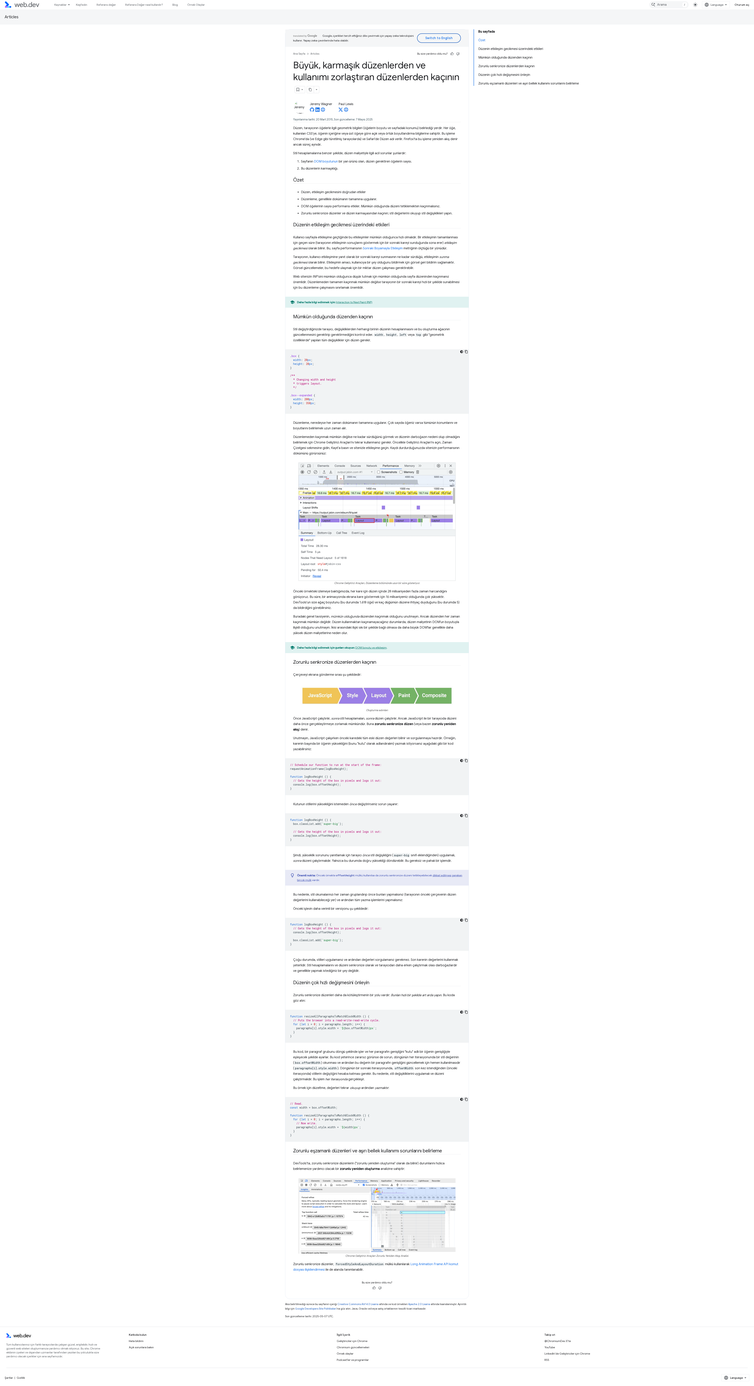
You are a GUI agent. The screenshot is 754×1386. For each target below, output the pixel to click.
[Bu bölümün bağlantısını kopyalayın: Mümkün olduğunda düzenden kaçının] (376, 317)
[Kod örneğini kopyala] (466, 351)
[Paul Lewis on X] (341, 110)
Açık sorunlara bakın (141, 1347)
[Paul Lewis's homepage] (346, 110)
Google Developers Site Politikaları (315, 1308)
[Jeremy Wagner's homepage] (323, 110)
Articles (11, 17)
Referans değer (106, 4)
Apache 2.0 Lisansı (419, 1304)
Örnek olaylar (345, 1353)
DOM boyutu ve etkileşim (371, 647)
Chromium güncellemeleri (353, 1347)
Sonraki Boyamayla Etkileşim (383, 248)
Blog (175, 4)
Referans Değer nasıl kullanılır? (144, 4)
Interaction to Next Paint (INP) (354, 302)
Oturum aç (742, 4)
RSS (546, 1360)
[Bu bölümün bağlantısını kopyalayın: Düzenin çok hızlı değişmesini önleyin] (372, 982)
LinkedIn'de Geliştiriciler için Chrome (567, 1353)
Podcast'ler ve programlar (353, 1360)
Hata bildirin (136, 1341)
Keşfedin (81, 4)
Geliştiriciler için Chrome (352, 1341)
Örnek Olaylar (196, 4)
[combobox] (669, 4)
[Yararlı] (452, 54)
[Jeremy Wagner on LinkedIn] (317, 110)
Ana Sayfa (299, 53)
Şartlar (9, 1377)
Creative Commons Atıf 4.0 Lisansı (358, 1304)
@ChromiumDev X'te (557, 1341)
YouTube (549, 1347)
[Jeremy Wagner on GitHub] (312, 110)
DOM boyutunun (326, 161)
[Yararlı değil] (458, 54)
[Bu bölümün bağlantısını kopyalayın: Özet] (307, 180)
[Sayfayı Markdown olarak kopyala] (310, 89)
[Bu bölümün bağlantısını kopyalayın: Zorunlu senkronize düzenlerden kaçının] (379, 662)
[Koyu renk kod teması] (461, 351)
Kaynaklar (60, 4)
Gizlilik (21, 1377)
